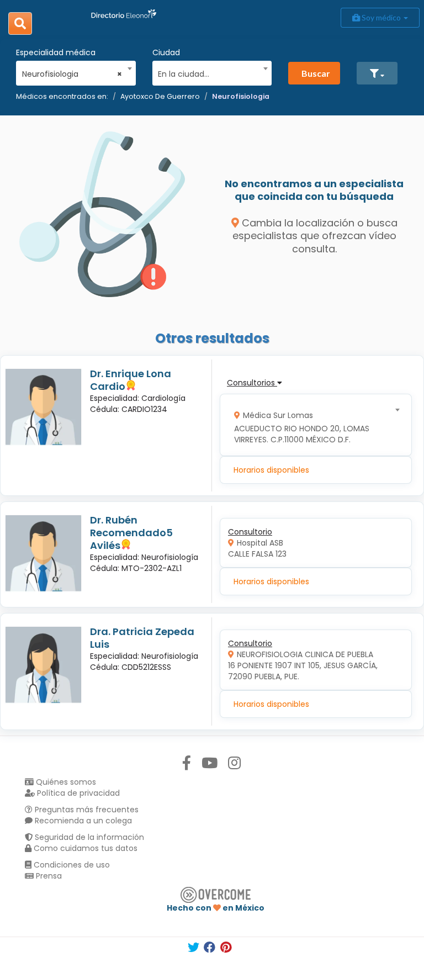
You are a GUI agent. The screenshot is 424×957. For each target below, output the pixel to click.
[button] (377, 73)
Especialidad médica (56, 52)
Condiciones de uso (70, 864)
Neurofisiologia (240, 96)
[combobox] (72, 71)
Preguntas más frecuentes (86, 809)
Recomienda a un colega (82, 820)
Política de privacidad (77, 793)
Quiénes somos (65, 781)
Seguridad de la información (88, 837)
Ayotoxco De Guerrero (160, 96)
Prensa (48, 875)
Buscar (315, 73)
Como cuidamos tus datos (84, 848)
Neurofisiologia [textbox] (72, 74)
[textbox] (208, 73)
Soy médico (381, 17)
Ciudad (166, 52)
